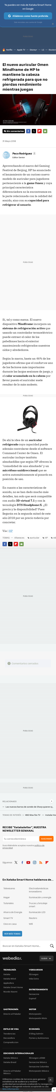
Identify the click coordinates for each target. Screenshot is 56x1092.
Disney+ (33, 49)
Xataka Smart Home (13, 987)
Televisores (9, 888)
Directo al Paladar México (12, 1072)
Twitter (34, 131)
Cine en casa (9, 923)
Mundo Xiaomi (10, 991)
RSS (40, 862)
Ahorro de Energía (12, 912)
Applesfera (8, 982)
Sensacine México (38, 1062)
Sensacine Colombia (39, 1066)
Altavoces (19, 537)
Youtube (28, 862)
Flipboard (39, 131)
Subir (44, 958)
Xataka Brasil (9, 1062)
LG (43, 49)
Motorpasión (35, 1013)
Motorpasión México (39, 1070)
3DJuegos (33, 974)
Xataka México (10, 1057)
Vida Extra (34, 978)
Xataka (6, 974)
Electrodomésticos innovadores (38, 890)
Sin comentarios (15, 131)
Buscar (52, 946)
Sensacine (34, 994)
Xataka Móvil (9, 978)
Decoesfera (9, 1037)
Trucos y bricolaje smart (38, 905)
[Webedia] (12, 960)
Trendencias (9, 1033)
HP (11, 531)
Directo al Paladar (12, 1013)
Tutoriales (8, 903)
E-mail (45, 131)
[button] (24, 153)
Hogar (6, 897)
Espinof (32, 998)
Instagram (34, 862)
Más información (10, 1088)
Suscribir (46, 838)
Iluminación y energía (40, 897)
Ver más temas (12, 933)
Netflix (9, 49)
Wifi (31, 923)
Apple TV (21, 49)
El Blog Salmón (36, 1033)
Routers (33, 917)
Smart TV (8, 917)
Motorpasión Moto (38, 1018)
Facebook (28, 131)
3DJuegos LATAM (37, 1057)
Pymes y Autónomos (39, 1037)
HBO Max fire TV (33, 814)
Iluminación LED (37, 912)
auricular (34, 537)
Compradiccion (10, 1042)
